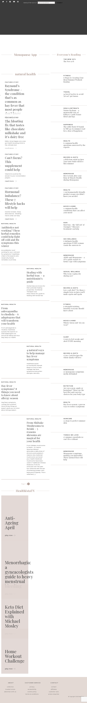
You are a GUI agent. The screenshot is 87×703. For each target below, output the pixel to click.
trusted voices (10, 689)
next (28, 484)
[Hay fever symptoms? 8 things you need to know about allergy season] (38, 395)
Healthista (81, 696)
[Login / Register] (76, 14)
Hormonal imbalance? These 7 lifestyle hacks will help (15, 199)
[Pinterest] (18, 1)
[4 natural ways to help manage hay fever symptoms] (12, 359)
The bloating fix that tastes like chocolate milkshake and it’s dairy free (15, 129)
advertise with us (10, 691)
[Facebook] (6, 1)
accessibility (32, 689)
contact (53, 687)
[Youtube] (14, 1)
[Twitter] (3, 1)
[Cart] (76, 27)
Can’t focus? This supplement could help (13, 164)
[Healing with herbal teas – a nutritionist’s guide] (12, 281)
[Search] (76, 7)
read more (9, 181)
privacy (32, 687)
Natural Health (8, 223)
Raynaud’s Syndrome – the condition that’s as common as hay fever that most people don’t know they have (14, 101)
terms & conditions (32, 694)
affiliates (54, 689)
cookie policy (32, 691)
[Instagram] (10, 1)
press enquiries (53, 694)
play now (8, 535)
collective (10, 687)
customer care (54, 691)
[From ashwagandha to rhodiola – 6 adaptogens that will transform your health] (38, 317)
